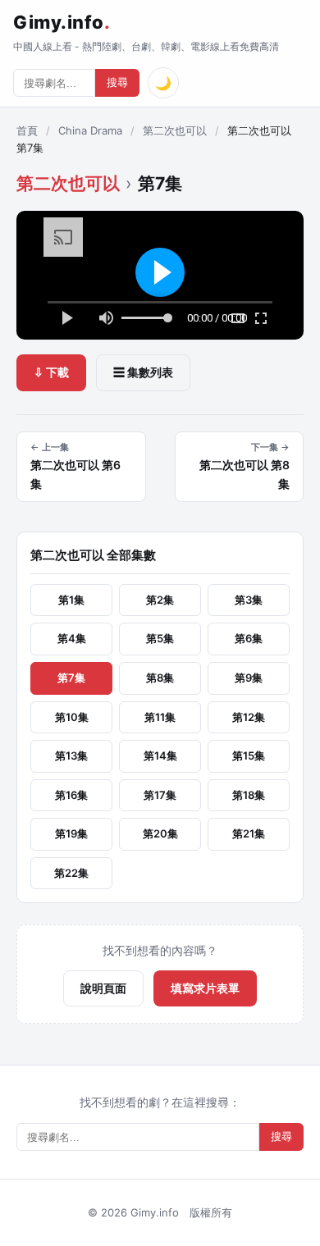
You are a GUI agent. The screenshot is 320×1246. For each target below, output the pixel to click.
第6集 (249, 638)
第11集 (160, 716)
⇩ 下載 (51, 372)
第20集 (160, 833)
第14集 (160, 755)
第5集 (160, 638)
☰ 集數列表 (143, 372)
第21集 (248, 833)
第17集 (160, 794)
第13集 (71, 755)
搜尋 (117, 82)
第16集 (71, 794)
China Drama (90, 130)
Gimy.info (61, 22)
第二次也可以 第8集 (244, 466)
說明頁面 (103, 988)
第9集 (249, 677)
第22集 (71, 872)
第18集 (248, 794)
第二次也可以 (175, 130)
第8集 (160, 677)
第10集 (72, 716)
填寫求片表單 (205, 988)
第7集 (71, 677)
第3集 (249, 599)
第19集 (71, 833)
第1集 (71, 599)
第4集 (71, 638)
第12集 (248, 716)
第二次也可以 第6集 (75, 466)
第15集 (248, 755)
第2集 (160, 599)
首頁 (27, 130)
